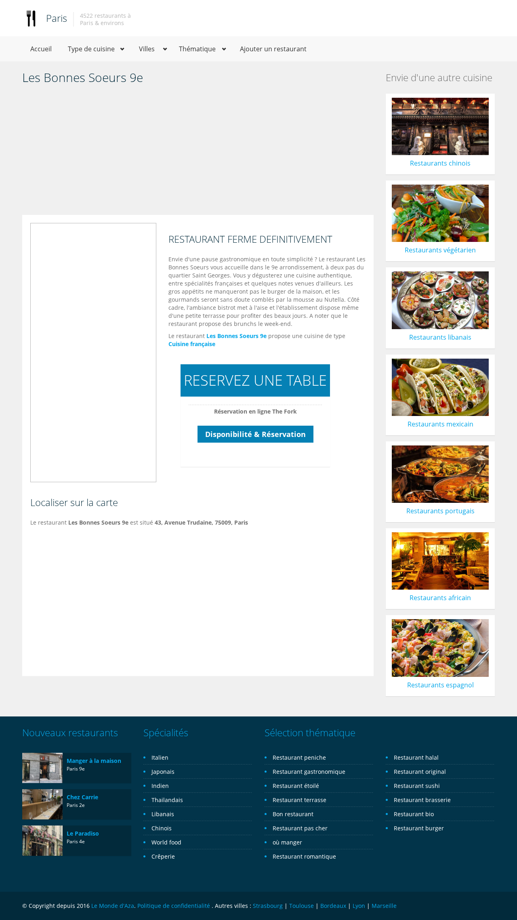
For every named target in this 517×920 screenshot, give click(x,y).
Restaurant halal (416, 757)
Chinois (161, 828)
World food (166, 842)
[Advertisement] (198, 150)
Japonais (162, 771)
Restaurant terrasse (299, 800)
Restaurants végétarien (440, 250)
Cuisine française (191, 344)
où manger (287, 842)
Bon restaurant (293, 814)
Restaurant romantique (304, 856)
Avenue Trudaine (188, 522)
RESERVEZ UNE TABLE (255, 380)
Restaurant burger (419, 828)
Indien (160, 786)
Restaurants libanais (440, 337)
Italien (159, 757)
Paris (56, 18)
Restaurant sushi (417, 786)
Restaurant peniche (299, 757)
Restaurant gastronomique (309, 771)
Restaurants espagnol (440, 685)
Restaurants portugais (440, 510)
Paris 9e (76, 768)
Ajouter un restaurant (273, 48)
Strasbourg (268, 905)
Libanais (162, 814)
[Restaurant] (31, 18)
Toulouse (301, 905)
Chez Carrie (82, 797)
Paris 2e (76, 805)
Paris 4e (76, 841)
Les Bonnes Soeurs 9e (236, 336)
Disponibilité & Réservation (255, 434)
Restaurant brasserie (422, 800)
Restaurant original (420, 771)
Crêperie (163, 856)
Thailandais (167, 800)
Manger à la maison (94, 761)
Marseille (384, 905)
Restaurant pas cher (300, 828)
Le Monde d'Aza (112, 905)
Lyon (359, 905)
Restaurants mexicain (440, 424)
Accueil (41, 48)
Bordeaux (333, 905)
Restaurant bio (414, 814)
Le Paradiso (83, 833)
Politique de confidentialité (173, 905)
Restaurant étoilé (296, 786)
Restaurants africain (440, 597)
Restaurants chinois (440, 163)
